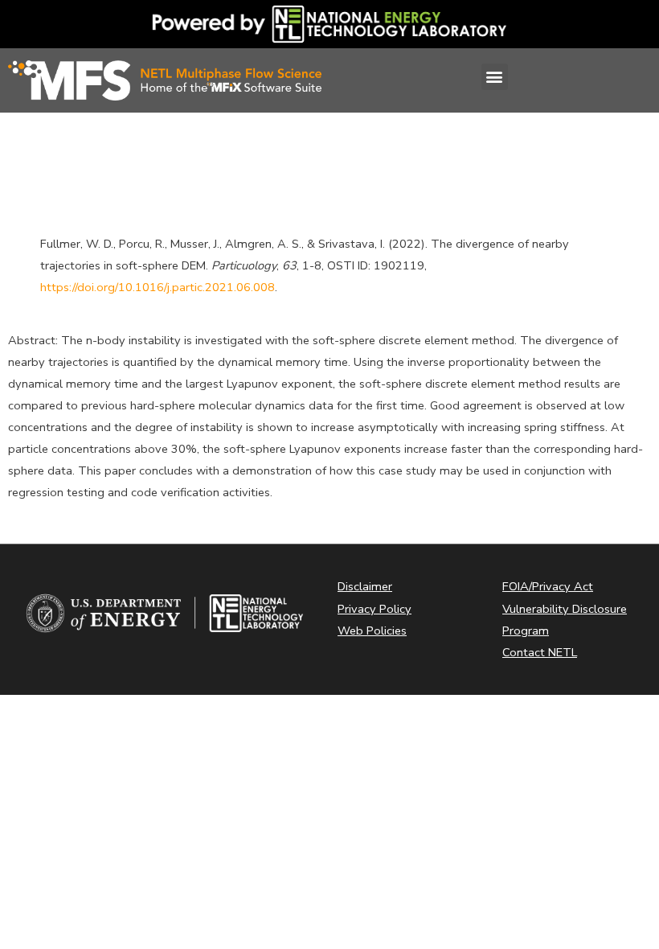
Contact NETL (539, 652)
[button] (494, 77)
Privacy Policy (374, 609)
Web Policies (372, 630)
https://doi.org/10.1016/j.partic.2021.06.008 (157, 287)
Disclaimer (365, 586)
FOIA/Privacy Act (547, 586)
